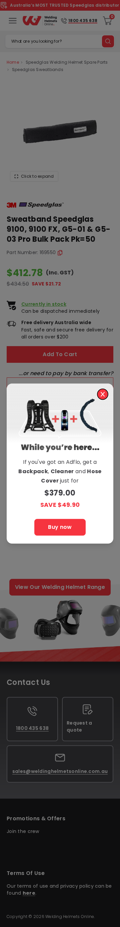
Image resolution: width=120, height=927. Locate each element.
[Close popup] (102, 394)
